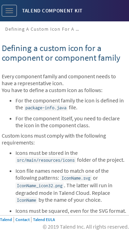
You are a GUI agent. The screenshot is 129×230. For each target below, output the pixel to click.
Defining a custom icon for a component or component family (45, 29)
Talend (6, 219)
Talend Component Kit (52, 10)
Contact (22, 219)
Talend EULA (44, 219)
